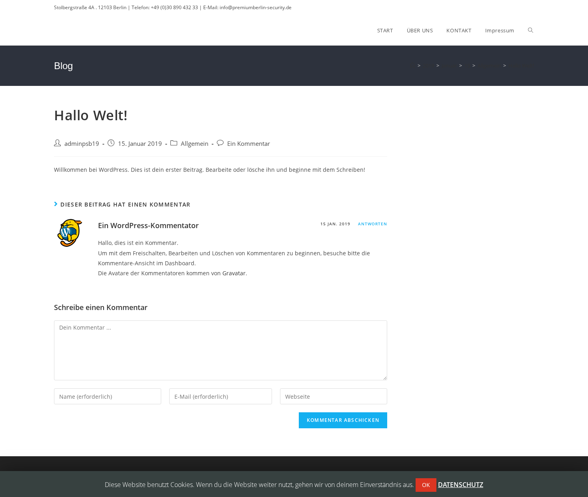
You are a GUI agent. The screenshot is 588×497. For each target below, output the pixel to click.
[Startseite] (412, 65)
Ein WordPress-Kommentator (148, 225)
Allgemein (194, 143)
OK (426, 485)
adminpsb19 (81, 143)
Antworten (372, 224)
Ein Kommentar (248, 143)
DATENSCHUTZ (460, 484)
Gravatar (234, 273)
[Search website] (530, 30)
